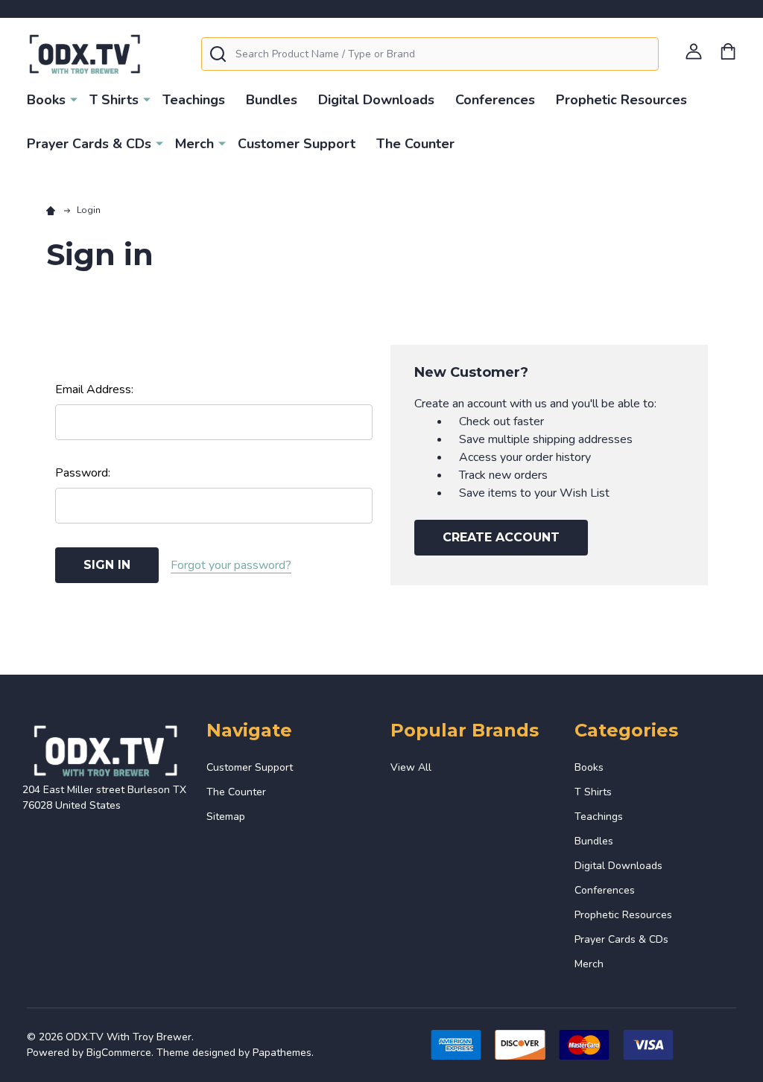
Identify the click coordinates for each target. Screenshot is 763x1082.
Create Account (501, 537)
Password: (82, 473)
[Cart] (728, 51)
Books (46, 100)
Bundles (271, 100)
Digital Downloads (376, 100)
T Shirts (114, 100)
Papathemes (282, 1053)
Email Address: (94, 389)
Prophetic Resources (621, 100)
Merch (194, 144)
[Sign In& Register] (694, 51)
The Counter (415, 144)
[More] (73, 99)
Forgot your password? (231, 565)
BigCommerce (118, 1053)
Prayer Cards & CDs (89, 144)
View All (410, 767)
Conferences (495, 100)
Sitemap (225, 816)
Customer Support (296, 144)
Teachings (193, 100)
